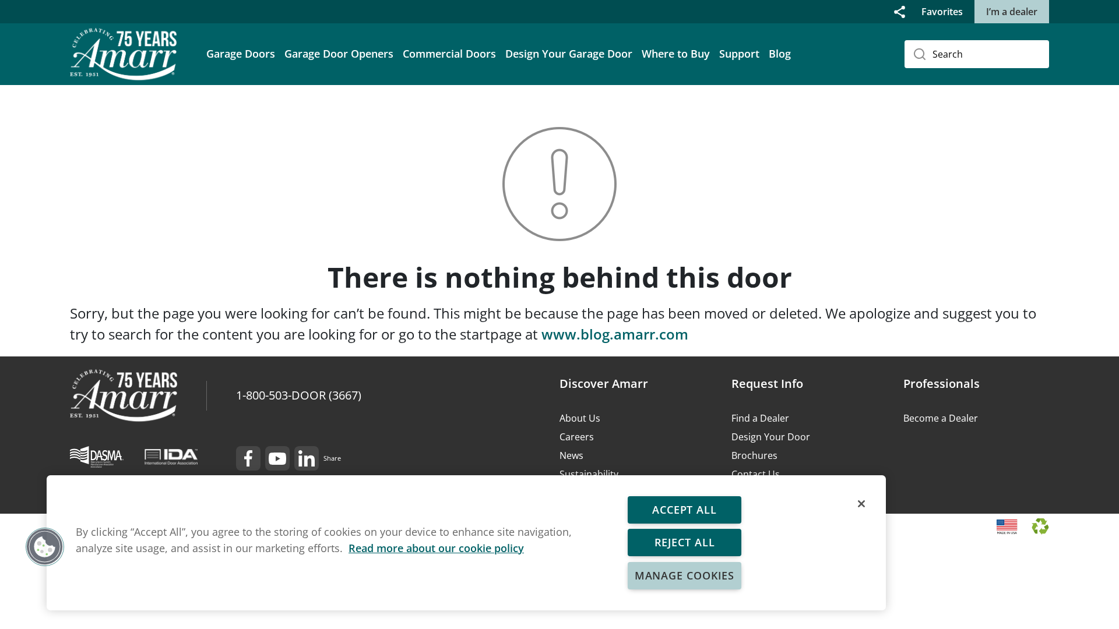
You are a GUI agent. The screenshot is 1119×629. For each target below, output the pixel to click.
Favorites (942, 11)
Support (739, 54)
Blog (780, 54)
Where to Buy (676, 54)
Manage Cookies (685, 575)
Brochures (754, 455)
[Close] (861, 504)
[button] (899, 11)
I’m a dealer (1011, 11)
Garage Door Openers (338, 54)
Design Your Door (770, 436)
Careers (577, 436)
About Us (580, 418)
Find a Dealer (760, 418)
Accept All (684, 510)
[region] (466, 542)
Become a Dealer (940, 418)
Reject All (684, 542)
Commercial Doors (449, 54)
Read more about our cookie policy (436, 548)
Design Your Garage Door (568, 54)
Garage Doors (240, 54)
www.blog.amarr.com (614, 334)
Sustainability (589, 474)
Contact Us (755, 474)
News (571, 455)
